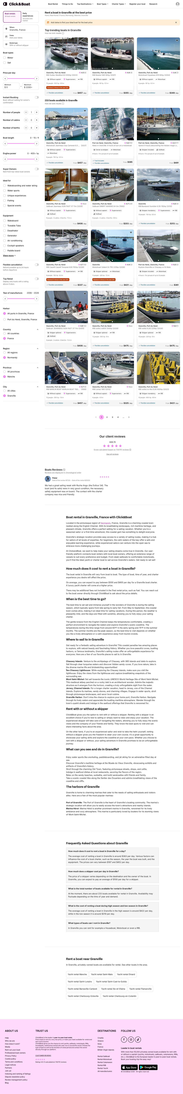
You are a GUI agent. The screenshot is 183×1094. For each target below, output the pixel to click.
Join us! (8, 1071)
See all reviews (112, 454)
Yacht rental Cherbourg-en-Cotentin (119, 996)
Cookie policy (10, 1059)
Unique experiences (16, 195)
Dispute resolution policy (15, 1077)
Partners (8, 1068)
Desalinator (12, 230)
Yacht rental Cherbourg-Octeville (83, 996)
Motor (10, 57)
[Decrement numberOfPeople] (26, 112)
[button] (112, 68)
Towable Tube (14, 225)
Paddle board (13, 250)
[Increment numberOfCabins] (36, 120)
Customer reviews (43, 1055)
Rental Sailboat (104, 1056)
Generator (12, 235)
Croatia (100, 1038)
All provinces (13, 371)
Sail (9, 62)
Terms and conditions (13, 1062)
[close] (176, 22)
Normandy (69, 15)
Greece (100, 1041)
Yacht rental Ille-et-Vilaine (113, 989)
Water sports (13, 190)
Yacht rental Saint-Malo (102, 974)
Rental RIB (102, 1065)
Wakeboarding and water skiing (22, 185)
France (62, 15)
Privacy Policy (10, 1056)
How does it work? (12, 1044)
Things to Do (67, 4)
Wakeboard (12, 220)
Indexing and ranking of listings (17, 1074)
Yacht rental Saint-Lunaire (80, 981)
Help (7, 1038)
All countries (13, 333)
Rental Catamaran (105, 1062)
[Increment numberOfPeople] (36, 112)
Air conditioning (14, 240)
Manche (77, 15)
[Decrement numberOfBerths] (26, 127)
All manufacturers (105, 1071)
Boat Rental (53, 4)
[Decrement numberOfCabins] (26, 120)
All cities (11, 390)
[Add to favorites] (84, 40)
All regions (12, 352)
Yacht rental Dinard (126, 974)
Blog (7, 1083)
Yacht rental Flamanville (140, 989)
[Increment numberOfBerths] (36, 128)
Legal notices (10, 1065)
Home (47, 15)
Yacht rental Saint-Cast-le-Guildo (111, 981)
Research (153, 4)
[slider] (5, 78)
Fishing (10, 200)
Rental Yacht (103, 1068)
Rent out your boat (12, 1050)
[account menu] (177, 4)
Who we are (10, 1041)
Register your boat (137, 4)
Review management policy (16, 1080)
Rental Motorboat (105, 1059)
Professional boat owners (15, 1053)
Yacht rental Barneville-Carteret (82, 989)
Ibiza (100, 1044)
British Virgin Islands (106, 1050)
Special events (14, 205)
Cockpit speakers (15, 245)
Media (7, 1047)
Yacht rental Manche (77, 974)
